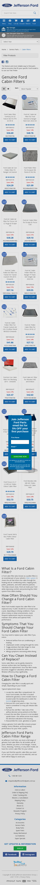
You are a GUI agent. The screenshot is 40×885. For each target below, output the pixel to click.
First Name (15, 437)
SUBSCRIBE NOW (20, 456)
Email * (13, 446)
